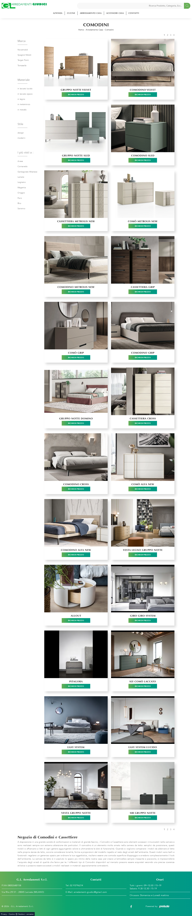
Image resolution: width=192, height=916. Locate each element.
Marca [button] (21, 41)
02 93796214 (76, 885)
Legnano (22, 182)
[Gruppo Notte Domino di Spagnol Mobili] (76, 391)
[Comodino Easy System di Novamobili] (76, 720)
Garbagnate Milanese (27, 171)
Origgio (21, 192)
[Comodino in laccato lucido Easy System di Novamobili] (142, 720)
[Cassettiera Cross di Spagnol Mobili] (142, 391)
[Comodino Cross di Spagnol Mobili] (76, 457)
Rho (19, 203)
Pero (20, 198)
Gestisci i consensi (26, 914)
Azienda (57, 13)
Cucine (71, 13)
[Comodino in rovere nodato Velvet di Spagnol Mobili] (142, 62)
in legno (21, 99)
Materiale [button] (24, 80)
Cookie (12, 914)
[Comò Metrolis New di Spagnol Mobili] (142, 194)
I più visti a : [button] (25, 152)
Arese (20, 161)
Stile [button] (20, 124)
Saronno (21, 208)
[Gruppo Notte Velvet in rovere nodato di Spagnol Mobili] (76, 62)
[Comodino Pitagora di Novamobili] (76, 654)
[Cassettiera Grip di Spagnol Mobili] (142, 260)
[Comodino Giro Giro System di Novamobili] (142, 588)
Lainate (21, 177)
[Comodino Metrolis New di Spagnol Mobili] (76, 260)
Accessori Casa (115, 13)
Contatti (133, 13)
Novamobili (23, 49)
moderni (21, 138)
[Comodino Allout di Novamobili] (76, 588)
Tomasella (22, 65)
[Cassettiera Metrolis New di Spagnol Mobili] (76, 194)
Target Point (23, 60)
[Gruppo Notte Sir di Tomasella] (142, 786)
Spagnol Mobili (24, 55)
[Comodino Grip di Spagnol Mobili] (142, 325)
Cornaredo (22, 166)
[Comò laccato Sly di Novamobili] (142, 654)
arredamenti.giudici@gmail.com (90, 892)
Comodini (109, 29)
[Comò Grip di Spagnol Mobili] (76, 325)
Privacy (4, 914)
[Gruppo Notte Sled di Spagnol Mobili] (76, 128)
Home (81, 29)
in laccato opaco (25, 94)
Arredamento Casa (91, 13)
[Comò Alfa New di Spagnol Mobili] (142, 457)
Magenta (22, 187)
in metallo (22, 109)
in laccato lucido (25, 88)
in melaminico (24, 104)
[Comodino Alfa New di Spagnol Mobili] (76, 523)
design (21, 132)
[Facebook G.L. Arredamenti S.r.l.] (131, 906)
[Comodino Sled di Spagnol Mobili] (142, 128)
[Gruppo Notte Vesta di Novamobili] (76, 786)
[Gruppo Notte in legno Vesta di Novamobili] (142, 523)
